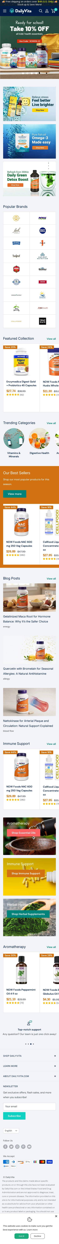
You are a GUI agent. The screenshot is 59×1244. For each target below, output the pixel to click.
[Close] (56, 1216)
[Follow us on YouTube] (29, 1146)
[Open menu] (4, 11)
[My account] (46, 11)
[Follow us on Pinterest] (23, 1146)
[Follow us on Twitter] (11, 1146)
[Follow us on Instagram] (17, 1146)
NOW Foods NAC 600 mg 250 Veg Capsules (19, 543)
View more (15, 494)
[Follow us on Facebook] (5, 1146)
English (8, 1130)
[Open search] (40, 11)
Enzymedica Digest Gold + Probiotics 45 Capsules (21, 383)
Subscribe (14, 1116)
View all (51, 338)
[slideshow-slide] (29, 47)
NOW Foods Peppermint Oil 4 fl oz (21, 991)
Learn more (32, 1229)
